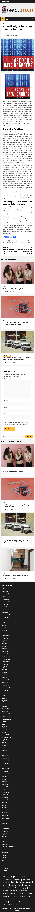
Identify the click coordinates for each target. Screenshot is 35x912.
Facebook (17, 888)
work (16, 904)
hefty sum (21, 242)
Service (12, 899)
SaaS (29, 896)
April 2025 (4, 609)
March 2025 (5, 612)
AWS (4, 877)
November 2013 (6, 792)
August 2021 (5, 695)
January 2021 (5, 711)
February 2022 (5, 680)
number (21, 893)
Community (20, 882)
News (4, 23)
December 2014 (6, 774)
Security (5, 899)
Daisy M (13, 291)
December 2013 (6, 789)
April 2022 (4, 674)
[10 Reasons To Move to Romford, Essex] (17, 560)
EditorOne (14, 35)
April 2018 (4, 732)
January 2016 (5, 768)
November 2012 (6, 823)
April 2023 (4, 646)
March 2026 (5, 591)
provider (22, 896)
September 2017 (6, 737)
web (4, 904)
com (13, 882)
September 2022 (6, 661)
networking (13, 893)
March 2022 (5, 677)
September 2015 (6, 771)
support (5, 901)
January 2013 (5, 818)
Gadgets (4, 855)
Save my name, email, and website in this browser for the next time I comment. (17, 423)
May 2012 (4, 839)
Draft (4, 888)
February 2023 (5, 651)
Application (22, 874)
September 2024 (6, 620)
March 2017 (5, 750)
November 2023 (6, 633)
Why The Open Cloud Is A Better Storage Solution (25, 250)
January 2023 (5, 654)
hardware (5, 890)
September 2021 (6, 693)
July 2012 (4, 834)
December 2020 (6, 714)
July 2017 (4, 740)
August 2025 (5, 604)
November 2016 (6, 761)
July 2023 (4, 641)
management (23, 890)
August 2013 (5, 800)
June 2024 (4, 625)
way (29, 901)
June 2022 (4, 669)
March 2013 (5, 813)
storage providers (7, 244)
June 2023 (4, 643)
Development (27, 885)
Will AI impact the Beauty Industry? (15, 289)
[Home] (3, 19)
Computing (6, 885)
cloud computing (14, 240)
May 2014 (4, 776)
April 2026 (4, 588)
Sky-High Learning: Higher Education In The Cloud (10, 250)
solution (26, 899)
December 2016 (6, 758)
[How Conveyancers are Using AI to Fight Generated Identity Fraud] (17, 307)
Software (18, 899)
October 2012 (5, 826)
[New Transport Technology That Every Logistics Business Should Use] (17, 342)
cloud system (6, 882)
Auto (29, 874)
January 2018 (5, 734)
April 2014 (4, 779)
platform (15, 896)
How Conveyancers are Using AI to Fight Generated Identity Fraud (17, 323)
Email (6, 407)
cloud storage (23, 240)
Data (8, 242)
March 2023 (5, 648)
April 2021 (4, 703)
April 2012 (4, 841)
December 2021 (6, 685)
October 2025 (5, 599)
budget (10, 877)
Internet (4, 860)
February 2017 (5, 753)
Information (13, 890)
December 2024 (6, 614)
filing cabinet (14, 242)
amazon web (13, 874)
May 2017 (4, 745)
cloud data (17, 879)
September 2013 (6, 797)
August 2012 (5, 831)
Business (16, 877)
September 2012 (6, 828)
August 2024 (5, 622)
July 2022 (4, 667)
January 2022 (5, 682)
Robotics (4, 865)
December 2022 (6, 656)
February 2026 (5, 594)
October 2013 (5, 794)
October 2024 (5, 617)
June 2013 (4, 805)
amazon (5, 874)
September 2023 (6, 635)
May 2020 (4, 727)
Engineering (5, 355)
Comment (7, 379)
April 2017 (4, 747)
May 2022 (4, 672)
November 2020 (6, 716)
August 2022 (5, 664)
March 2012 (5, 844)
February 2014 (5, 784)
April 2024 (4, 628)
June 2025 (4, 607)
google (25, 888)
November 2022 (6, 659)
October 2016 (5, 763)
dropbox (10, 888)
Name (6, 400)
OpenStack (29, 893)
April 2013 (4, 810)
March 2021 (5, 706)
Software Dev (5, 868)
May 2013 (4, 807)
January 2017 (5, 755)
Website (6, 414)
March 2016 (5, 766)
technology (12, 901)
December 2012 (6, 820)
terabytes (15, 244)
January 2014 (5, 787)
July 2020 (4, 724)
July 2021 (4, 698)
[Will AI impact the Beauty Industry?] (17, 273)
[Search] (32, 18)
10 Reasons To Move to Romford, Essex (16, 575)
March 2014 (5, 781)
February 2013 (5, 815)
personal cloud (6, 896)
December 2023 (6, 630)
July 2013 (4, 802)
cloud (7, 240)
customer (13, 885)
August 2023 (5, 638)
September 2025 (6, 601)
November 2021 (6, 688)
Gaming (4, 857)
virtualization (21, 901)
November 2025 (6, 596)
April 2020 (4, 729)
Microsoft (5, 893)
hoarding (27, 242)
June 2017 (4, 742)
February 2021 (5, 708)
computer (29, 882)
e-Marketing (5, 850)
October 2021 (5, 690)
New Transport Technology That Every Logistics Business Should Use (16, 358)
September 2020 (6, 719)
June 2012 (4, 836)
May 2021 (4, 701)
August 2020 (5, 721)
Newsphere (25, 908)
